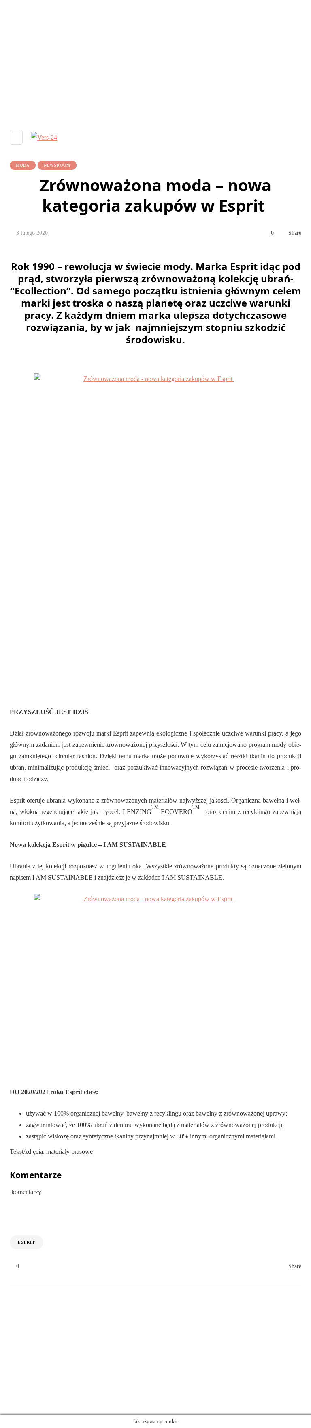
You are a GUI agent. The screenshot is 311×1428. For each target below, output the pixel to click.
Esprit (26, 1242)
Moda (23, 165)
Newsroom (57, 165)
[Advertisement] (155, 57)
